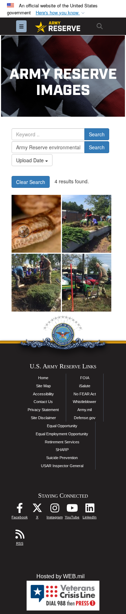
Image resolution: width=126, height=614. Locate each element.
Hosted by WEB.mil (60, 576)
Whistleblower (84, 402)
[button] (61, 12)
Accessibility (43, 394)
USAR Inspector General (62, 466)
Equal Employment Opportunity (62, 434)
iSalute (84, 386)
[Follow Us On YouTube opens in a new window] (72, 510)
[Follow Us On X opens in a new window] (37, 510)
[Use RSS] (19, 536)
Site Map (43, 386)
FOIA (84, 378)
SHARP (62, 450)
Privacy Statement (43, 410)
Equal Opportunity (62, 426)
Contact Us (43, 402)
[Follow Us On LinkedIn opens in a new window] (89, 510)
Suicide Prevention (62, 458)
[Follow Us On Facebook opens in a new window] (19, 510)
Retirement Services (62, 442)
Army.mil (84, 410)
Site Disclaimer (43, 418)
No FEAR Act (85, 394)
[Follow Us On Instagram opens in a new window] (54, 510)
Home (43, 378)
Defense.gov (85, 418)
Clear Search (30, 181)
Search (97, 134)
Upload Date (30, 160)
